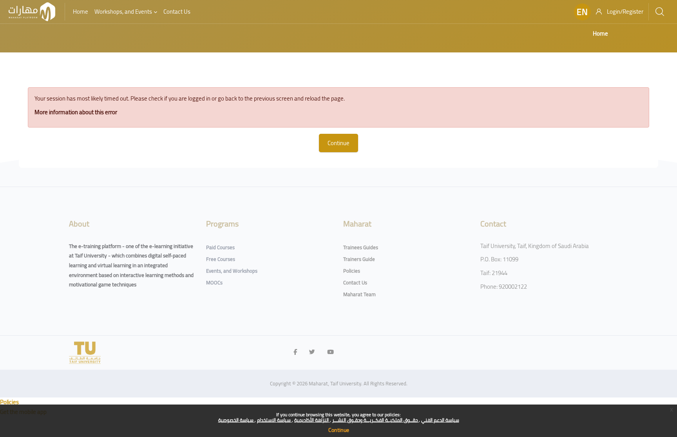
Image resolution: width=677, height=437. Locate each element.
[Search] (659, 12)
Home (600, 33)
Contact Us (355, 282)
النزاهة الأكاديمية (312, 419)
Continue (338, 430)
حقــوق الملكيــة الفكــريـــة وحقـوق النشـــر (375, 419)
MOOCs (214, 282)
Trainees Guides (360, 247)
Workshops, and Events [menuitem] (123, 11)
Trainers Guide (359, 259)
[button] (582, 12)
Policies (351, 270)
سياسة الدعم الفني (440, 419)
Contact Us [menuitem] (176, 11)
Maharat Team (359, 294)
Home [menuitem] (80, 11)
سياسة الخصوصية (236, 419)
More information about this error (75, 112)
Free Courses (220, 259)
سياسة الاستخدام (274, 419)
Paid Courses (220, 247)
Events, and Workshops (231, 270)
